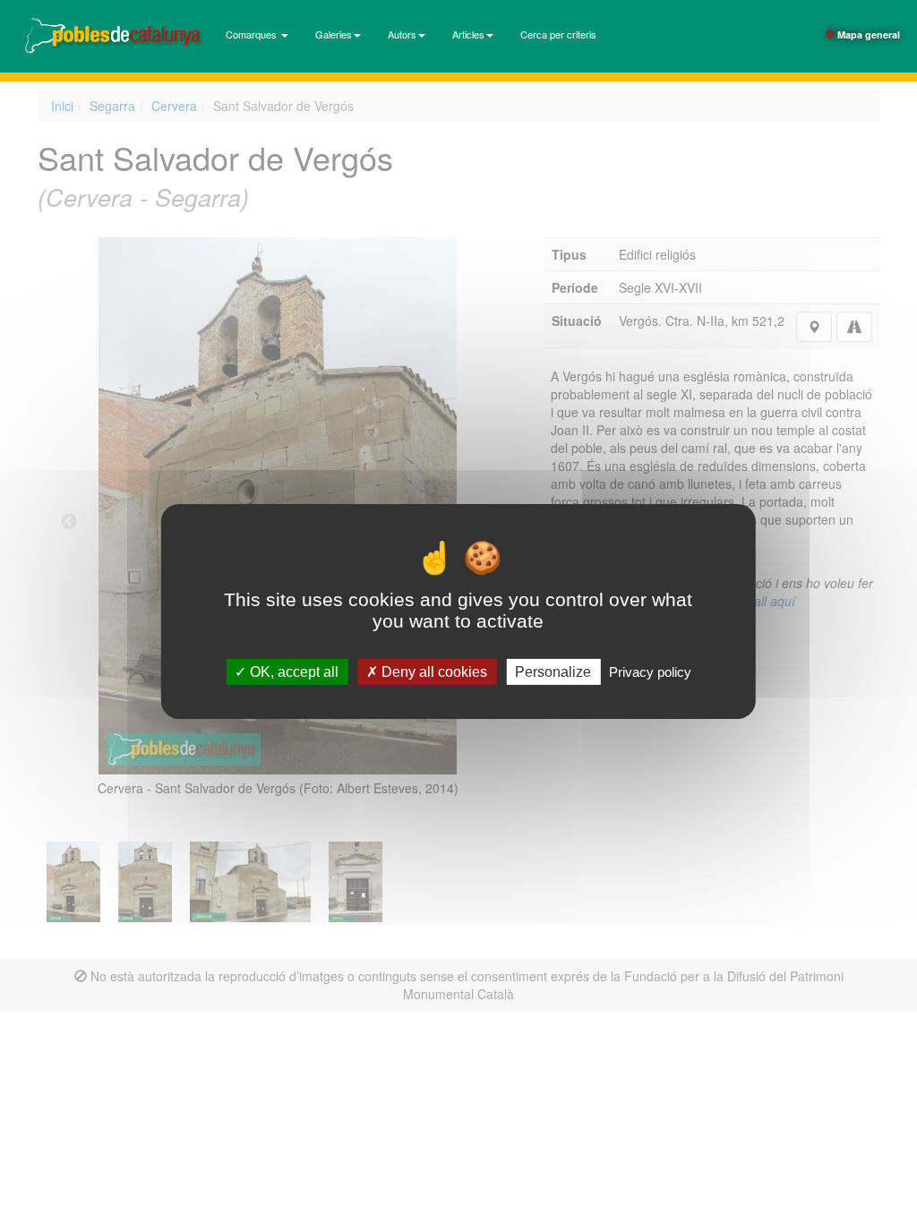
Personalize (553, 672)
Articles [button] (468, 34)
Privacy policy (650, 672)
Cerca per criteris (558, 34)
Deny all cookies (432, 672)
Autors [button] (402, 34)
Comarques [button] (252, 34)
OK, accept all (292, 672)
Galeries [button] (333, 34)
